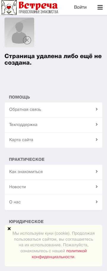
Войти (80, 7)
